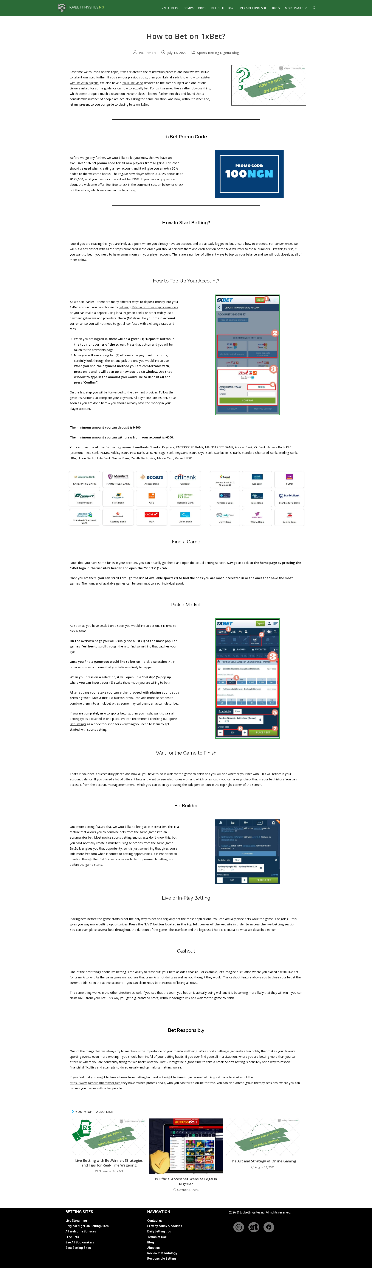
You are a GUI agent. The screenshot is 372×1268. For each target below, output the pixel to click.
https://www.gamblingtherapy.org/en (95, 1083)
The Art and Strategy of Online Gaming (263, 1161)
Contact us (155, 1220)
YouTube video (132, 83)
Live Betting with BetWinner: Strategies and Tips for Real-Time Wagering (109, 1163)
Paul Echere (148, 53)
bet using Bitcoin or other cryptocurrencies (148, 307)
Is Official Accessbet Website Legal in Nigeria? (186, 1181)
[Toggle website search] (314, 8)
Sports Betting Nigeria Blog (218, 53)
